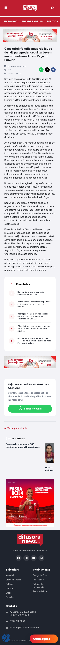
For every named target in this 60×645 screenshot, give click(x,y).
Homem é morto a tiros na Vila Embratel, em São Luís (30, 293)
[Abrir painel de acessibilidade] (6, 637)
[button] (41, 69)
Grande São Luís (32, 21)
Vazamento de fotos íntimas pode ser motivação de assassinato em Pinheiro (34, 304)
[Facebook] (19, 558)
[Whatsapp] (41, 558)
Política (52, 21)
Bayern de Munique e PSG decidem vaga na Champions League (22, 446)
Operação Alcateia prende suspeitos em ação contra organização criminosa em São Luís (34, 316)
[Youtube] (34, 558)
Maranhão (10, 21)
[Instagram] (26, 558)
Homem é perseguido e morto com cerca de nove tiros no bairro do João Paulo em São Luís (34, 340)
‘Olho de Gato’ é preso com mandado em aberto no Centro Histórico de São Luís (34, 328)
